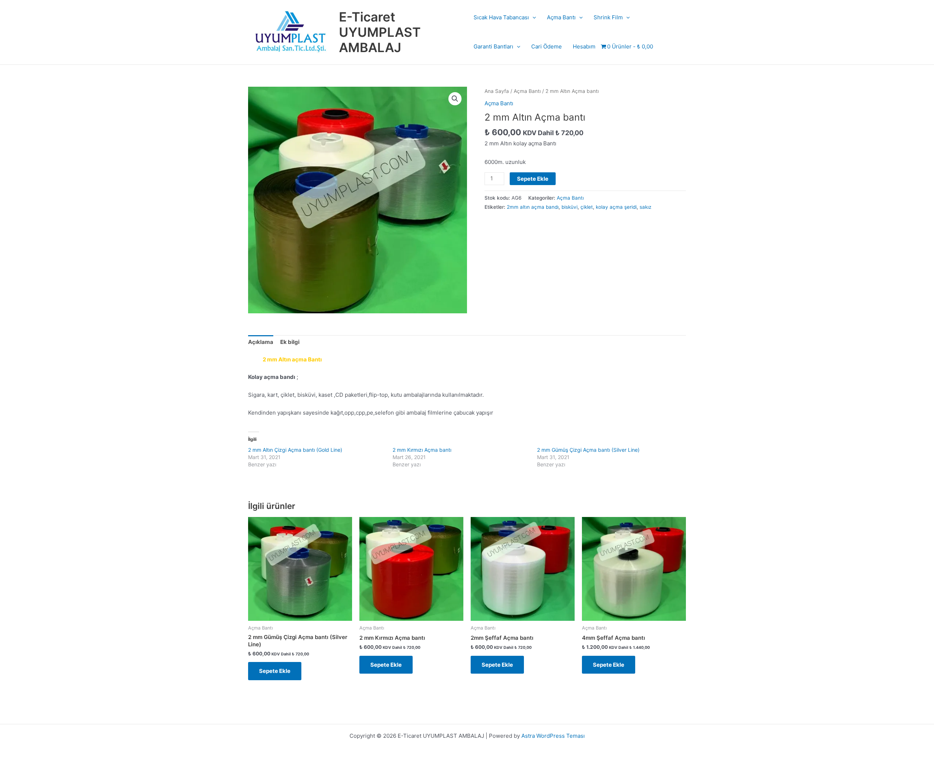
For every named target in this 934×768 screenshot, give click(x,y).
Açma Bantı (561, 17)
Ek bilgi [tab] (290, 341)
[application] (532, 17)
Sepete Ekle (532, 178)
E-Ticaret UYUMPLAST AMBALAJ (380, 32)
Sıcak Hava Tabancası (501, 17)
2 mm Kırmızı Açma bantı (422, 450)
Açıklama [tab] (260, 341)
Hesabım (584, 46)
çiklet (586, 207)
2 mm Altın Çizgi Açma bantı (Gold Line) (295, 450)
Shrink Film (608, 17)
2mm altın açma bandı (533, 207)
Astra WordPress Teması (553, 735)
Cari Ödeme (546, 46)
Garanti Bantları (493, 46)
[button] (455, 98)
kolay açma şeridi (616, 207)
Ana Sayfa (497, 91)
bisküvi (569, 207)
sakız (645, 207)
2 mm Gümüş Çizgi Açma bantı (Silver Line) (588, 450)
